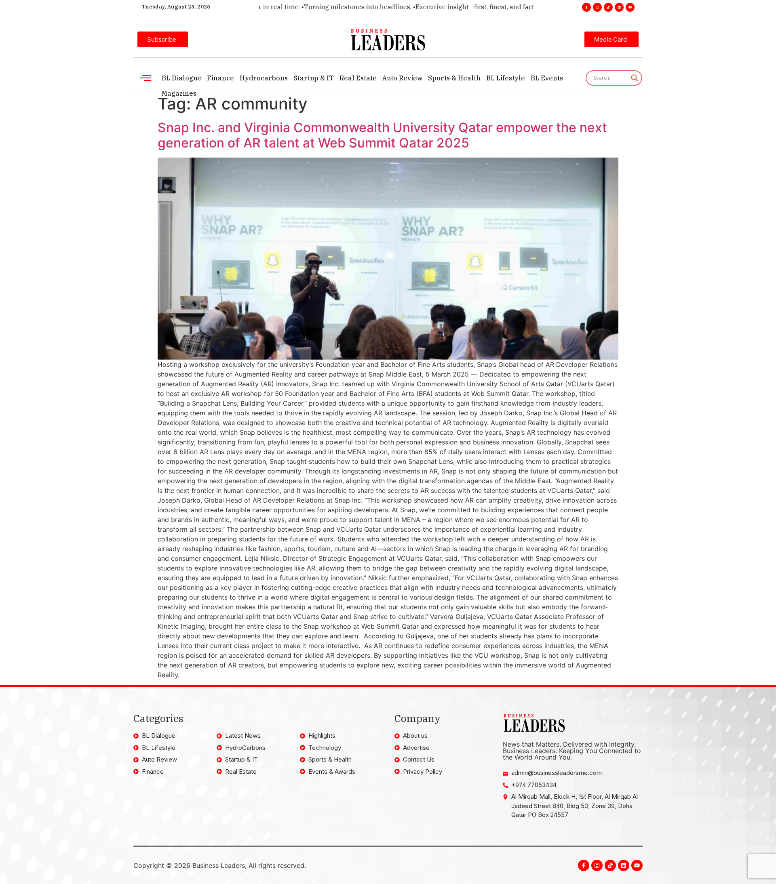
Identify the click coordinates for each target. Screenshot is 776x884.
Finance (220, 78)
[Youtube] (630, 7)
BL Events (547, 78)
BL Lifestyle (505, 78)
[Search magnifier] (634, 78)
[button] (145, 78)
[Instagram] (597, 7)
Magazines (179, 93)
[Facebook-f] (586, 7)
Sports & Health (454, 78)
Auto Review (402, 78)
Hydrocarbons (264, 78)
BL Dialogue (181, 78)
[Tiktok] (608, 7)
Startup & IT (313, 78)
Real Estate (358, 78)
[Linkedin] (619, 7)
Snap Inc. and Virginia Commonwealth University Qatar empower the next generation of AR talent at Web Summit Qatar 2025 (382, 135)
